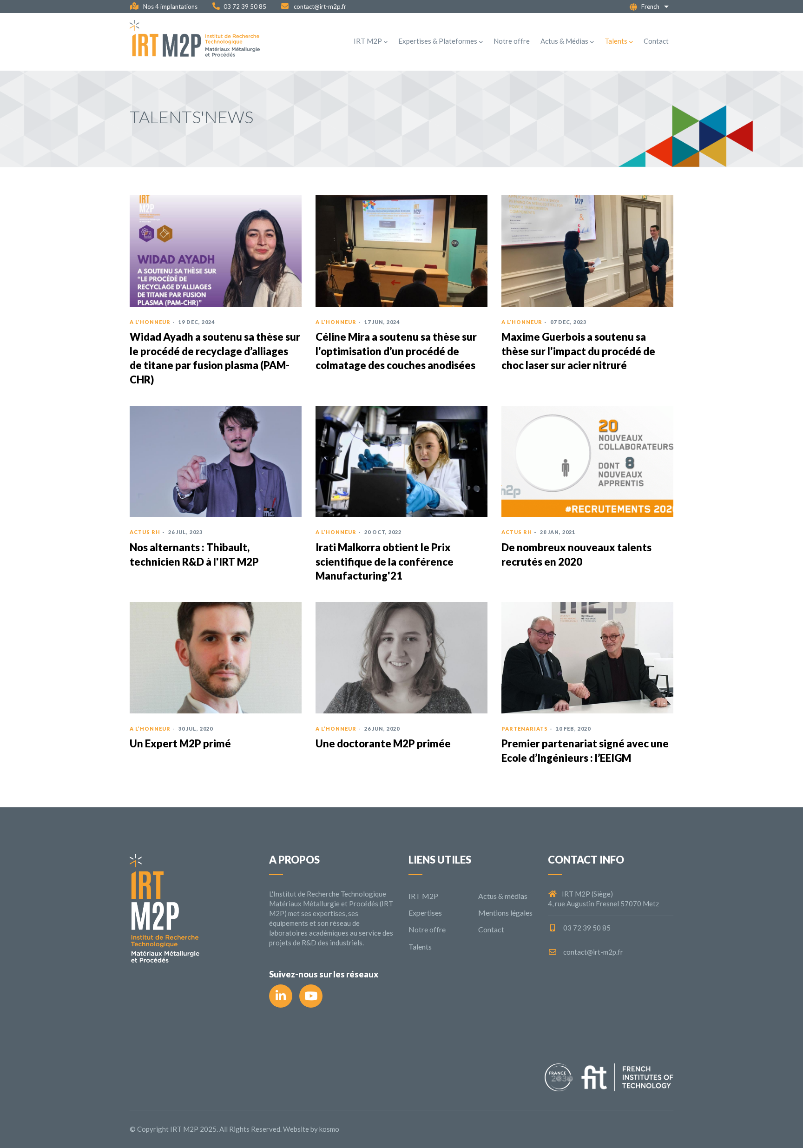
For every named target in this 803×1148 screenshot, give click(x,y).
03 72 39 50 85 (245, 6)
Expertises (425, 912)
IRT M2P (368, 41)
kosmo (329, 1129)
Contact (656, 41)
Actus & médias (502, 895)
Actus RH (145, 532)
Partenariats (524, 729)
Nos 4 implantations (169, 6)
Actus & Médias (564, 41)
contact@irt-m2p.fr (319, 6)
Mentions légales (505, 912)
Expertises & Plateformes (437, 41)
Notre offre (512, 41)
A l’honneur (150, 322)
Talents (616, 41)
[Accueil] (195, 41)
